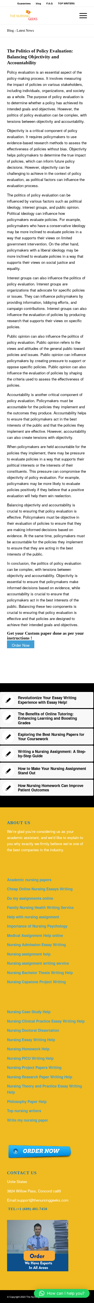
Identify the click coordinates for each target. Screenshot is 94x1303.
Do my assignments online (30, 898)
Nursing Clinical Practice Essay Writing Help (46, 1021)
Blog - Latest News (20, 30)
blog (38, 3)
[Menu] (81, 15)
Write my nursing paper (27, 1120)
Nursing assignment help (28, 954)
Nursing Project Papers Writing (34, 1067)
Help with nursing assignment (33, 916)
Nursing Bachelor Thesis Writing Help (40, 972)
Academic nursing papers (29, 879)
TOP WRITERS (66, 3)
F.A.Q (49, 3)
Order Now (21, 645)
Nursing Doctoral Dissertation (33, 1030)
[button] (62, 1293)
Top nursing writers (24, 1110)
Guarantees (24, 3)
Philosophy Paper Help (27, 1101)
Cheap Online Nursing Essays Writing (40, 888)
